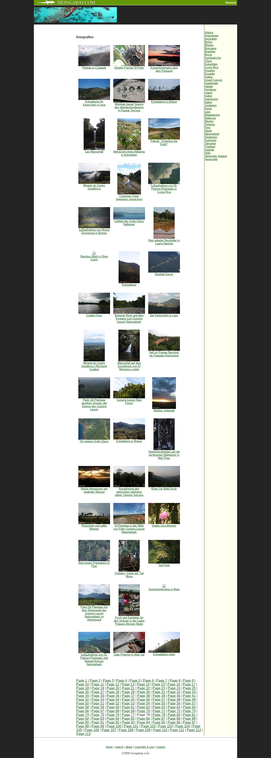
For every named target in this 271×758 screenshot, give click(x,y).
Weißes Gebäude (164, 410)
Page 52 (113, 703)
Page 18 (82, 688)
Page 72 (174, 711)
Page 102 (148, 726)
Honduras (210, 89)
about (129, 746)
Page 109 (143, 730)
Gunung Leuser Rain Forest (129, 401)
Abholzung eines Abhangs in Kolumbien (129, 153)
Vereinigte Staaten (216, 156)
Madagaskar (212, 114)
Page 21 (128, 688)
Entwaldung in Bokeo (164, 101)
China (208, 61)
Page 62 (143, 707)
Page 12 (112, 684)
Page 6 (148, 680)
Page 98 (82, 726)
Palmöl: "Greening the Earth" (164, 142)
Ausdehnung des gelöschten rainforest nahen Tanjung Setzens (129, 492)
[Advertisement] (55, 95)
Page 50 (82, 703)
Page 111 (177, 730)
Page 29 (128, 692)
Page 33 (189, 692)
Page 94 (143, 722)
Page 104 (182, 726)
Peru (207, 127)
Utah (207, 152)
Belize (208, 42)
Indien (208, 95)
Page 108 (126, 730)
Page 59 (97, 707)
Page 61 (128, 707)
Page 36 (113, 696)
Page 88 (174, 718)
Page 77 (128, 715)
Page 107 (109, 730)
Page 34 (82, 696)
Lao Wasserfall (94, 151)
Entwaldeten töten (164, 654)
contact (160, 746)
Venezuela (211, 159)
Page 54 (143, 703)
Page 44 (113, 699)
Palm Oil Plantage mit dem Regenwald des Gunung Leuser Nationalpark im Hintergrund (94, 613)
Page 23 (158, 688)
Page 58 (82, 707)
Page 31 (158, 692)
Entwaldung (129, 284)
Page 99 (97, 726)
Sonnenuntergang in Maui (164, 589)
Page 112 (194, 730)
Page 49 (189, 699)
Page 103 (165, 726)
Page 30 (143, 692)
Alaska (209, 32)
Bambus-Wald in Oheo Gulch (94, 258)
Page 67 (97, 711)
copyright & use (144, 746)
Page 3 (108, 680)
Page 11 (97, 684)
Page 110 (160, 730)
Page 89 (189, 718)
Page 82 (82, 718)
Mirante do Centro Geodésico (94, 187)
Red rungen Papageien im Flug (94, 564)
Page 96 (174, 722)
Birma (208, 54)
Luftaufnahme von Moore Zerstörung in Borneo (94, 231)
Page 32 (174, 692)
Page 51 (97, 703)
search (119, 746)
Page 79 (158, 715)
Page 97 (189, 722)
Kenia (208, 108)
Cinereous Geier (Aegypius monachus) (129, 197)
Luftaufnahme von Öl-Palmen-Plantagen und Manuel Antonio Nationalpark (94, 659)
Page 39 (158, 696)
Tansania (210, 143)
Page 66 (82, 711)
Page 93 (128, 722)
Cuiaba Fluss (94, 315)
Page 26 (82, 692)
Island (208, 92)
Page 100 (114, 726)
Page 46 (143, 699)
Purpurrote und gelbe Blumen (94, 527)
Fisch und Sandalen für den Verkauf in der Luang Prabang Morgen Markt (129, 621)
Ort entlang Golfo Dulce (94, 441)
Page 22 (143, 688)
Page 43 (97, 699)
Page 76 (113, 715)
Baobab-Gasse (164, 274)
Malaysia (210, 118)
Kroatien (210, 70)
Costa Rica (211, 67)
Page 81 (189, 715)
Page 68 (113, 711)
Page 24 (174, 688)
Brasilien (210, 51)
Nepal (208, 130)
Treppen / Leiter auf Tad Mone (129, 575)
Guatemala (211, 83)
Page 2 (95, 680)
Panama (210, 124)
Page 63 (158, 707)
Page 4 (121, 680)
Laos (208, 111)
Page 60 (113, 707)
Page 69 (128, 711)
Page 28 (113, 692)
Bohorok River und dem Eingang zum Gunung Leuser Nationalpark (129, 318)
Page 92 (113, 722)
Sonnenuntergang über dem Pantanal (164, 69)
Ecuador (210, 73)
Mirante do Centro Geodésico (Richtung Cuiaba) (94, 366)
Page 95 (158, 722)
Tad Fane (164, 565)
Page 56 (174, 703)
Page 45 (128, 699)
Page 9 (188, 680)
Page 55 (158, 703)
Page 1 (81, 680)
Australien (211, 38)
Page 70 (143, 711)
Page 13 (128, 684)
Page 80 (174, 715)
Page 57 (189, 703)
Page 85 (128, 718)
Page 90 (82, 722)
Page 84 (113, 718)
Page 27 (97, 692)
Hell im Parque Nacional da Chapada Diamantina (164, 354)
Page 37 (128, 696)
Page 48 (174, 699)
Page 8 (175, 680)
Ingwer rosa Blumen (164, 525)
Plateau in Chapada (94, 67)
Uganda (209, 149)
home (109, 746)
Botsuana (210, 48)
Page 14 (143, 684)
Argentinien (211, 35)
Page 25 (189, 688)
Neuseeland (212, 133)
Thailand (210, 146)
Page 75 (97, 715)
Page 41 (189, 696)
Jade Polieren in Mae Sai (129, 654)
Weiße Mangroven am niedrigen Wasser (94, 490)
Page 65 (189, 707)
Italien (208, 102)
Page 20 (113, 688)
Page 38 (143, 696)
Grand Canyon (213, 80)
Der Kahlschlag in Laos (164, 315)
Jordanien (211, 105)
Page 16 (173, 684)
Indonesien (211, 99)
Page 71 (158, 711)
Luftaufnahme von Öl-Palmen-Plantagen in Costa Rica (164, 189)
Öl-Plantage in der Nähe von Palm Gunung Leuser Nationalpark (129, 529)
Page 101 (131, 726)
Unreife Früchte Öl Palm (129, 67)
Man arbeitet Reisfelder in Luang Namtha (164, 242)
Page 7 (161, 680)
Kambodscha (213, 57)
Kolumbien (211, 64)
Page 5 (135, 680)
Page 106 (91, 730)
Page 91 (97, 722)
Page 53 (128, 703)
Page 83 (97, 718)
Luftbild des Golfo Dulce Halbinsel (129, 223)
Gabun (209, 76)
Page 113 (83, 734)
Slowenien (211, 137)
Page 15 (158, 684)
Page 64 (174, 707)
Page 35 (97, 696)
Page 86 (143, 718)
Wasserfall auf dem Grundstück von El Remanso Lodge (129, 366)
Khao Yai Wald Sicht (164, 488)
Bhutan (209, 45)
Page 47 (158, 699)
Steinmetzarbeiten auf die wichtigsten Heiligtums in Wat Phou (164, 455)
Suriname (210, 140)
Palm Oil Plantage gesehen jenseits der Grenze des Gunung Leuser (94, 404)
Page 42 (82, 699)
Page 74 (82, 715)
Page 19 (97, 688)
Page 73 (189, 711)
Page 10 (82, 684)
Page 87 (158, 718)
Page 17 (189, 684)
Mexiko (209, 121)
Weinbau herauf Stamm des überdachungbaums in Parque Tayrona (129, 107)
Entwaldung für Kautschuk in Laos (94, 103)
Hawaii (209, 86)
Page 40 (174, 696)
